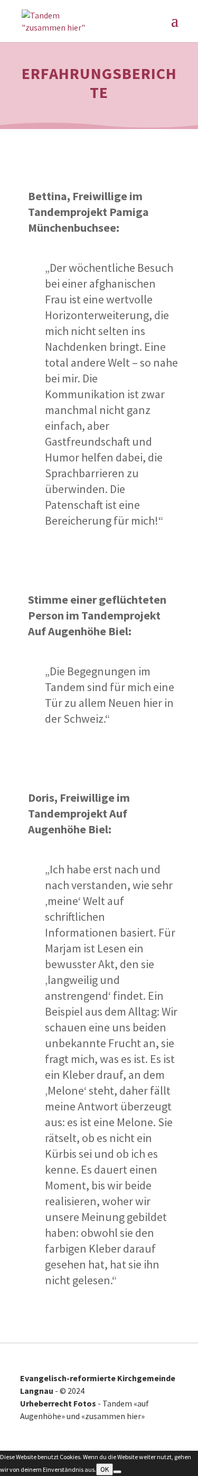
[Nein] (117, 1471)
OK (104, 1469)
